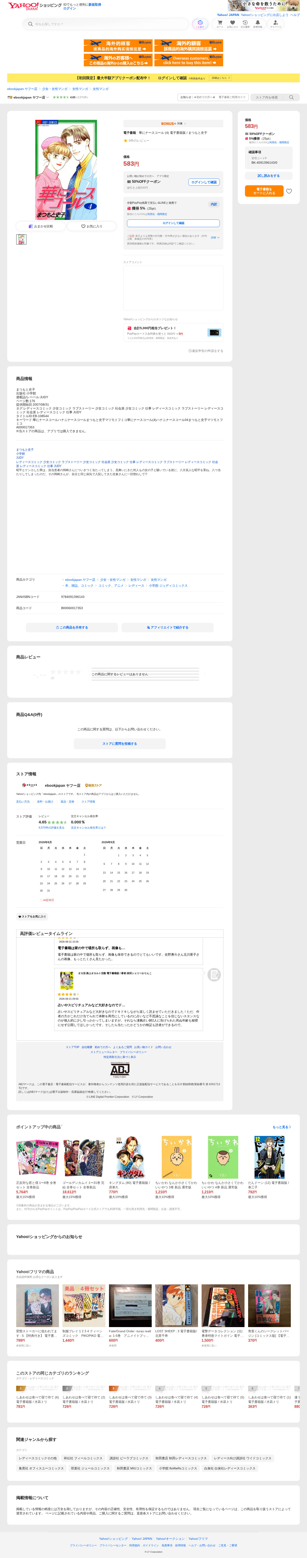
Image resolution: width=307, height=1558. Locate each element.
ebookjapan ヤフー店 (22, 89)
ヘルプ (295, 15)
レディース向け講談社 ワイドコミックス (242, 1458)
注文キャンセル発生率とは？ (88, 827)
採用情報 (180, 1545)
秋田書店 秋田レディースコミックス (181, 1458)
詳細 (213, 237)
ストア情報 (88, 801)
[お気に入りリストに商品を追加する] (289, 191)
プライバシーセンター (113, 1545)
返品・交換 (67, 801)
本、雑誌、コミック (79, 585)
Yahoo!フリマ (198, 1538)
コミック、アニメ (111, 585)
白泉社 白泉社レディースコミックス (230, 1468)
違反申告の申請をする (207, 351)
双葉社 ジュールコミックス (90, 1468)
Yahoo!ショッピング (113, 1538)
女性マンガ (80, 89)
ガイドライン (151, 1545)
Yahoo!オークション (170, 1538)
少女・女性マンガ (54, 89)
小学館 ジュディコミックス (168, 585)
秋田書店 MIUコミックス (134, 1468)
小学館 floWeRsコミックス (178, 1468)
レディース (136, 585)
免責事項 (167, 1545)
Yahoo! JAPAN (228, 15)
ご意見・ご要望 (227, 1545)
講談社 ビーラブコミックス (129, 1458)
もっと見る (280, 1127)
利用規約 (134, 1545)
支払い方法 (23, 801)
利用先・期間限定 (157, 214)
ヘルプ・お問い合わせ (202, 1545)
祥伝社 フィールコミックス (83, 1458)
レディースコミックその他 (38, 1458)
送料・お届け (45, 801)
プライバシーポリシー (83, 1545)
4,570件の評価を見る (52, 827)
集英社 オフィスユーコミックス (41, 1468)
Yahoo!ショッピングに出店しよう (265, 15)
